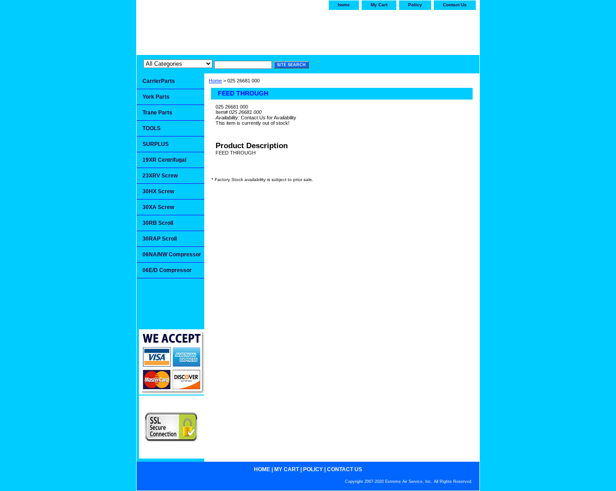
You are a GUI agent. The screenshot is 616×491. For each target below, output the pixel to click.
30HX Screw (158, 191)
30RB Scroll (158, 223)
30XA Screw (158, 207)
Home (215, 80)
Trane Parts (157, 112)
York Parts (156, 97)
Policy (415, 4)
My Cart (379, 4)
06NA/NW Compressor (172, 254)
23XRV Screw (160, 176)
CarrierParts (159, 81)
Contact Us (455, 4)
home (344, 4)
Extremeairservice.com (226, 30)
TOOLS (152, 128)
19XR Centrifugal (164, 160)
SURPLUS (156, 144)
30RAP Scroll (160, 239)
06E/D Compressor (167, 270)
